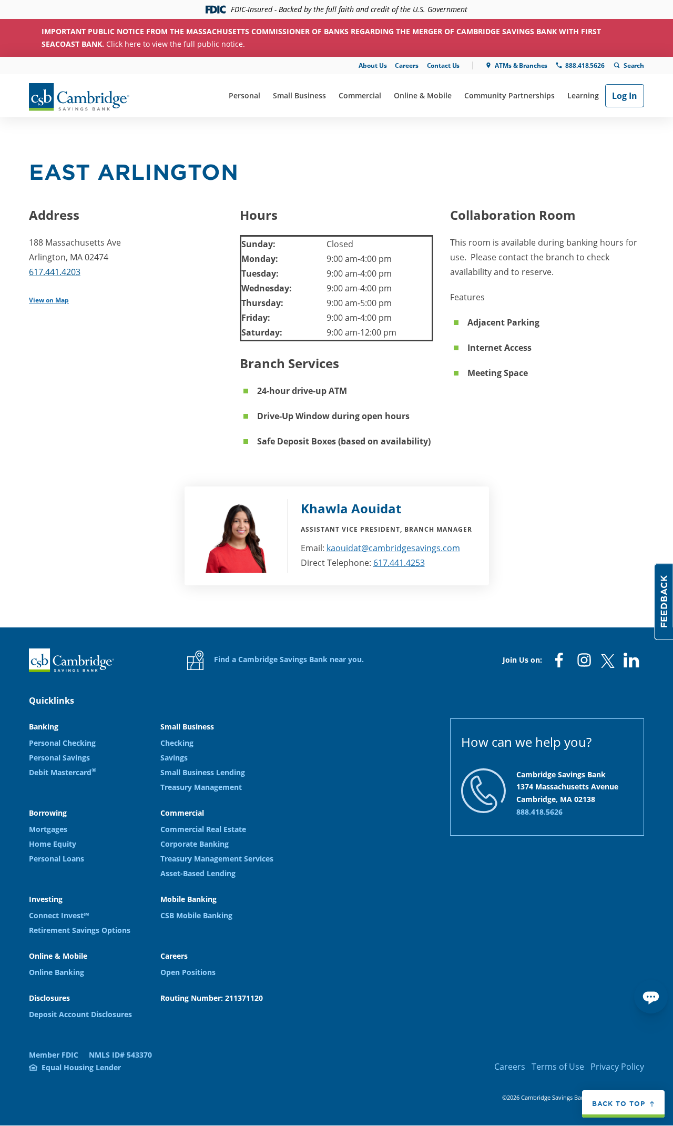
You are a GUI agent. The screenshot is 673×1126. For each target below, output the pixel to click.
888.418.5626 (584, 65)
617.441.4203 (54, 272)
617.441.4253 (399, 563)
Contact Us (443, 65)
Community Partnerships (509, 95)
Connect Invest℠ (59, 915)
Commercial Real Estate (203, 829)
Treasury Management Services (216, 859)
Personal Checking (62, 743)
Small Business (299, 95)
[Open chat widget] (651, 996)
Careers (406, 65)
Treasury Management (201, 787)
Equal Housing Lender (81, 1067)
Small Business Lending (202, 772)
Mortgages (48, 829)
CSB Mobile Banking (196, 915)
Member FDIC (53, 1055)
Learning (583, 95)
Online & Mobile (423, 95)
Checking (176, 743)
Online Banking (56, 972)
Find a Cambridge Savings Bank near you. (288, 659)
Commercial (360, 95)
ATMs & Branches (521, 65)
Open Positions (188, 972)
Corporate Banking (194, 844)
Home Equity (52, 844)
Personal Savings (59, 758)
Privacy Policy (617, 1066)
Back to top (618, 1103)
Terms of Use (558, 1066)
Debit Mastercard (62, 772)
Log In (624, 96)
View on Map (49, 300)
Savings (174, 758)
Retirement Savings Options (79, 930)
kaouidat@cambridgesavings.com (393, 548)
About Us (372, 65)
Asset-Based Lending (198, 873)
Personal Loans (56, 859)
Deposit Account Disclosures (80, 1014)
